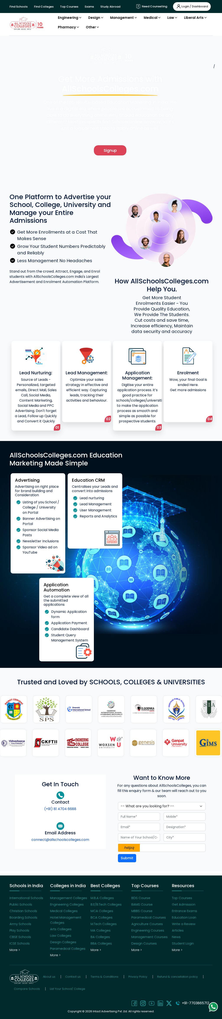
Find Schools (19, 7)
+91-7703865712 (194, 1003)
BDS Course (140, 898)
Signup (110, 150)
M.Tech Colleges (104, 924)
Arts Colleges (61, 929)
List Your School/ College (67, 989)
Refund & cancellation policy (177, 977)
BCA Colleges (102, 917)
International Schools (26, 898)
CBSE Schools (20, 937)
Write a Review (183, 924)
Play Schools (19, 930)
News (176, 937)
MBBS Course (141, 911)
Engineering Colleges (67, 904)
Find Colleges (44, 7)
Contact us (73, 977)
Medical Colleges (64, 911)
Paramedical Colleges (67, 948)
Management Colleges (68, 898)
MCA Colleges (102, 911)
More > (15, 950)
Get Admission (183, 904)
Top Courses (69, 7)
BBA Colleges (101, 943)
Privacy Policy (137, 977)
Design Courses (144, 943)
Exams (89, 7)
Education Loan (184, 917)
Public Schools (21, 904)
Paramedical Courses (148, 917)
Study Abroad (110, 7)
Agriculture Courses (147, 924)
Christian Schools (23, 911)
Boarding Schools (23, 917)
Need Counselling (154, 6)
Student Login (183, 943)
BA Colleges (100, 937)
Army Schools (20, 924)
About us (49, 977)
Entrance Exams (184, 911)
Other (91, 27)
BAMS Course (142, 904)
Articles (178, 930)
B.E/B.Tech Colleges (106, 904)
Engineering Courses (147, 930)
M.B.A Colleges (102, 898)
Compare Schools (27, 989)
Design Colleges (63, 942)
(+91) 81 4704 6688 (60, 808)
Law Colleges (60, 935)
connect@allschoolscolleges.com (60, 839)
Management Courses (149, 937)
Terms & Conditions (104, 977)
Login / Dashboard (194, 6)
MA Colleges (101, 930)
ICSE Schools (20, 943)
